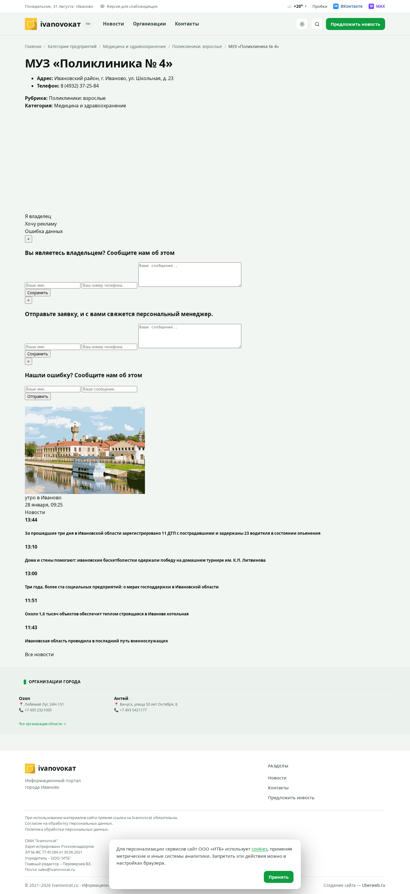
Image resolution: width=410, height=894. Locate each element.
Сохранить (37, 292)
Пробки (319, 6)
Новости (113, 24)
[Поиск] (317, 24)
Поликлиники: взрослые (197, 46)
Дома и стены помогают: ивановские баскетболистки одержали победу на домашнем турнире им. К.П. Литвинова (145, 560)
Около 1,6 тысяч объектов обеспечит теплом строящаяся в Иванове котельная (107, 614)
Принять (279, 877)
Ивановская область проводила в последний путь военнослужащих (96, 641)
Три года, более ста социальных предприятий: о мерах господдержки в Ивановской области (122, 587)
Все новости (39, 654)
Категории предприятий (72, 46)
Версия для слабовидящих (132, 6)
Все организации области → (42, 724)
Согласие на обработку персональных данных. (69, 823)
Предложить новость (291, 797)
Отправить (37, 396)
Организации (149, 24)
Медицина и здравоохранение (134, 46)
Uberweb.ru (373, 885)
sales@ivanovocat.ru (56, 869)
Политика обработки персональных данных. (67, 829)
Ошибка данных (44, 231)
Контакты (187, 24)
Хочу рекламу (41, 223)
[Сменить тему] (302, 24)
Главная (33, 46)
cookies (259, 849)
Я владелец (38, 216)
